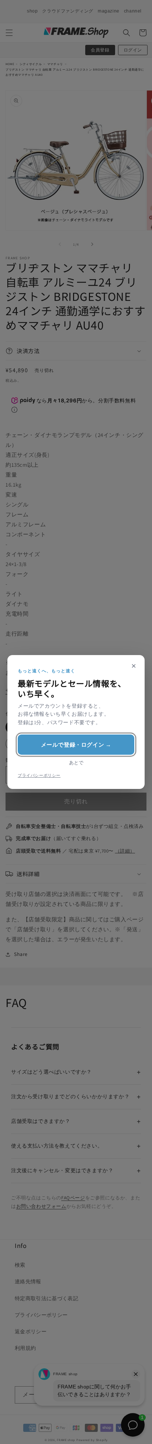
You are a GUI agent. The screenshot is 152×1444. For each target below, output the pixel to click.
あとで (76, 762)
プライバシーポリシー (39, 775)
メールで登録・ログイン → (76, 744)
